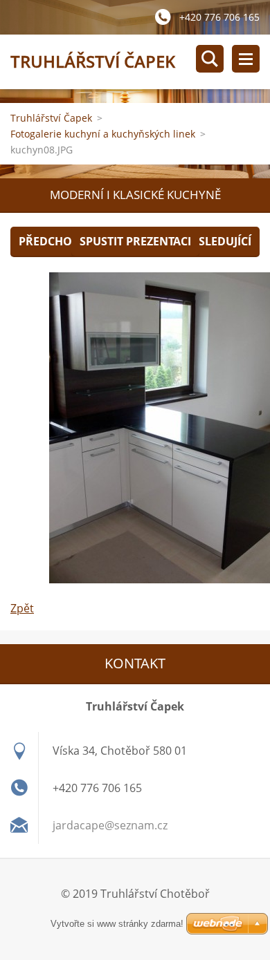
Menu (246, 59)
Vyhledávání (210, 59)
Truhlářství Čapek (51, 117)
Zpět (22, 608)
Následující (216, 241)
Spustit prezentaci (135, 241)
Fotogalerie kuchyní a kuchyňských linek (102, 133)
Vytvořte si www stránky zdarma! (117, 924)
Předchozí (50, 241)
